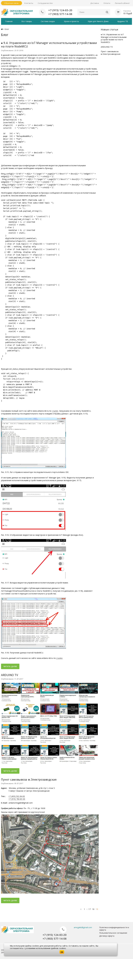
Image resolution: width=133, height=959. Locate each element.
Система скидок (48, 21)
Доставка (94, 3)
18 (93, 909)
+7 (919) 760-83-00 (17, 799)
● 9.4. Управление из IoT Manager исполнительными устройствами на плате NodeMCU (114, 38)
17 (89, 909)
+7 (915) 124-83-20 (60, 10)
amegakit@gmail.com (83, 927)
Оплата (107, 3)
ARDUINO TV (107, 47)
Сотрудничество (45, 3)
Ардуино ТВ (122, 21)
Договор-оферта (106, 936)
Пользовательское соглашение (113, 933)
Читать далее (10, 666)
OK (62, 952)
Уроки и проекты (71, 21)
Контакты (28, 3)
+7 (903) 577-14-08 (60, 14)
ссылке (55, 411)
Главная (8, 21)
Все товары (26, 21)
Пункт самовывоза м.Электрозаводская (110, 52)
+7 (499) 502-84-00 (16, 796)
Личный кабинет (122, 3)
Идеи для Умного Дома (98, 21)
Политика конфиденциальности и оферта (114, 928)
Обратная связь (11, 3)
